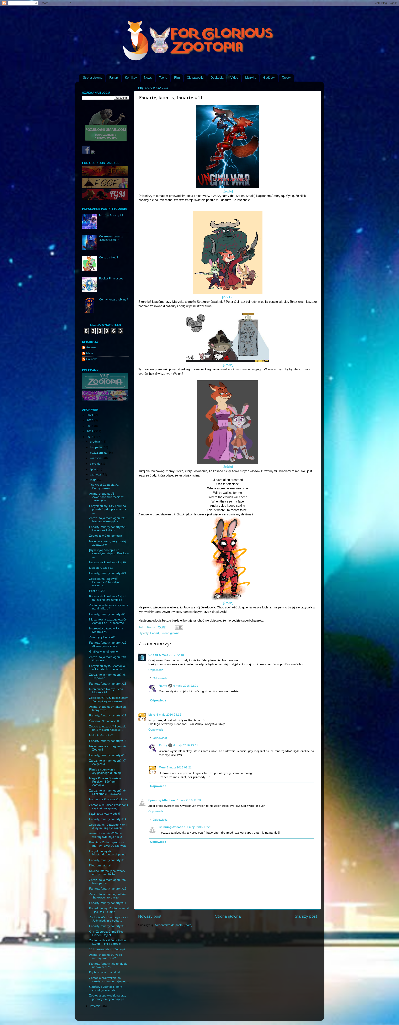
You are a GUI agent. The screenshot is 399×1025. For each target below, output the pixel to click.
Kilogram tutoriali (100, 865)
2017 (90, 431)
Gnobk (153, 654)
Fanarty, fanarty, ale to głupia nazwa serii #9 (108, 965)
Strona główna (92, 77)
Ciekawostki (195, 77)
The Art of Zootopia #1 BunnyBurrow (104, 486)
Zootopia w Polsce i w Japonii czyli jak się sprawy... (108, 806)
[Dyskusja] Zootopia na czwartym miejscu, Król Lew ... (109, 553)
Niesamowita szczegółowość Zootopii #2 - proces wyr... (108, 621)
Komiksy (131, 77)
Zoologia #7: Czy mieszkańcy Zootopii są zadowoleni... (108, 699)
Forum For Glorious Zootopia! (108, 799)
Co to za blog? (108, 257)
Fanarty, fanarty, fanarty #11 (107, 903)
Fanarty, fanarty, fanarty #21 (107, 573)
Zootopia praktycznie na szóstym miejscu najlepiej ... (109, 979)
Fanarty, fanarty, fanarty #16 (107, 740)
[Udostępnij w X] (177, 627)
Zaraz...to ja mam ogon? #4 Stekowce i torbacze (107, 896)
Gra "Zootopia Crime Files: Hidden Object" (106, 933)
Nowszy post (149, 916)
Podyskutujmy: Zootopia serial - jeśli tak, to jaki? (109, 910)
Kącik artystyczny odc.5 (104, 813)
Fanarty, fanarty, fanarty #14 (107, 819)
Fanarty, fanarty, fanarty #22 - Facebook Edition (108, 528)
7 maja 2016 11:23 (188, 800)
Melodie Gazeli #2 (101, 735)
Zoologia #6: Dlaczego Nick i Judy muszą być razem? (108, 826)
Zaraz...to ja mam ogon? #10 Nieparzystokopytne (108, 519)
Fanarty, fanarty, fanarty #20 (107, 614)
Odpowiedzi (160, 678)
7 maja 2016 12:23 (199, 827)
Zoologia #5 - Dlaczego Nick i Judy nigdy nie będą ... (108, 919)
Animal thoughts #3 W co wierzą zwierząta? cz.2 (105, 835)
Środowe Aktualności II (104, 721)
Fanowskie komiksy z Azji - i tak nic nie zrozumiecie (107, 598)
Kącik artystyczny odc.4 (104, 972)
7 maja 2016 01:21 (179, 767)
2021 (90, 415)
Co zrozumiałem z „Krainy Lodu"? (111, 238)
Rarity (163, 685)
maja (93, 479)
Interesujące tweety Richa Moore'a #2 (106, 630)
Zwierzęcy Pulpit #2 (102, 637)
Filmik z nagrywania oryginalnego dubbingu (105, 771)
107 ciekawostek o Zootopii (107, 949)
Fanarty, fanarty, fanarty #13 (107, 860)
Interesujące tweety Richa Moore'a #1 (106, 690)
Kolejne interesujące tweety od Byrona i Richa (107, 872)
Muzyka (250, 77)
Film (177, 77)
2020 (90, 420)
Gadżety (269, 77)
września (96, 458)
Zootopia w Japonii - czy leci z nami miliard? (108, 607)
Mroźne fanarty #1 (111, 215)
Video (234, 77)
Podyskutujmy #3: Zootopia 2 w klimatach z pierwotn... (108, 667)
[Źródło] (228, 191)
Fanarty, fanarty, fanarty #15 (107, 755)
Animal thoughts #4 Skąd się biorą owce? (108, 708)
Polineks (91, 359)
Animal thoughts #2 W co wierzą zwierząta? (105, 956)
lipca (93, 469)
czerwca (96, 474)
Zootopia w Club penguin (105, 535)
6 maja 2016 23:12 (168, 714)
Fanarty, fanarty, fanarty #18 (107, 683)
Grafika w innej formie (103, 651)
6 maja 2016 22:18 (171, 654)
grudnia (95, 441)
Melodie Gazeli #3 (101, 567)
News (148, 77)
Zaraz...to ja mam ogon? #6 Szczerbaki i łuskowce (107, 792)
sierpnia (95, 463)
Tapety (286, 77)
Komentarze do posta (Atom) (173, 925)
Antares (91, 347)
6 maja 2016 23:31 (185, 745)
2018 (90, 426)
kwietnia (95, 1006)
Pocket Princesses (111, 278)
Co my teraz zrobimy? (113, 299)
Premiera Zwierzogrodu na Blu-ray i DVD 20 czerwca (107, 844)
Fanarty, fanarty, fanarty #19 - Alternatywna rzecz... (108, 644)
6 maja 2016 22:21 (185, 685)
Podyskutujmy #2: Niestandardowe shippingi (107, 853)
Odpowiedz (155, 669)
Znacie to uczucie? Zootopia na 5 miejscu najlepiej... (107, 728)
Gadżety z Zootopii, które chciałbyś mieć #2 (105, 988)
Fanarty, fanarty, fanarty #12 (107, 888)
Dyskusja (217, 77)
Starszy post (306, 916)
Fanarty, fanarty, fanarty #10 (107, 926)
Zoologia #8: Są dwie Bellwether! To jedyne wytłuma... (105, 582)
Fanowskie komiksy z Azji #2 (107, 562)
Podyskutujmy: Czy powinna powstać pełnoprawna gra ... (107, 509)
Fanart (113, 77)
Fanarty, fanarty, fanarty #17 (107, 715)
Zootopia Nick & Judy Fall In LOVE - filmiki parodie (107, 942)
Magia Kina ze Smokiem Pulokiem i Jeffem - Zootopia (105, 782)
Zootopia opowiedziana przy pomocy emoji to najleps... (108, 997)
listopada (96, 447)
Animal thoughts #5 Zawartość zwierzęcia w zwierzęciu (106, 497)
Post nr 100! (97, 590)
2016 (90, 436)
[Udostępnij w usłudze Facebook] (181, 627)
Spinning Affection (161, 800)
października (98, 452)
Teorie (163, 77)
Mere (151, 714)
